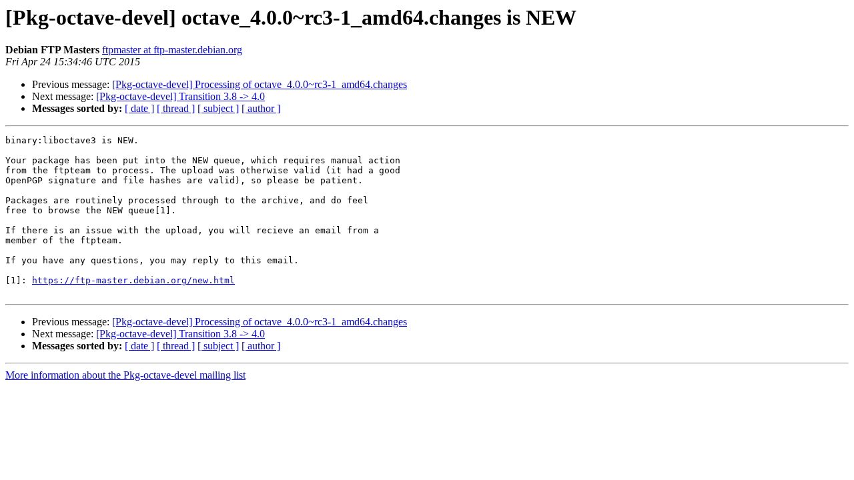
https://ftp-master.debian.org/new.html (133, 280)
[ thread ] (176, 108)
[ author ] (261, 108)
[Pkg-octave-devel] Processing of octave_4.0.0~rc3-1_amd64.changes (259, 84)
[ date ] (139, 108)
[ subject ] (218, 108)
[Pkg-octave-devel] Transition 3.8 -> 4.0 (180, 96)
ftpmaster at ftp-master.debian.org (172, 49)
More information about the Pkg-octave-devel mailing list (125, 375)
